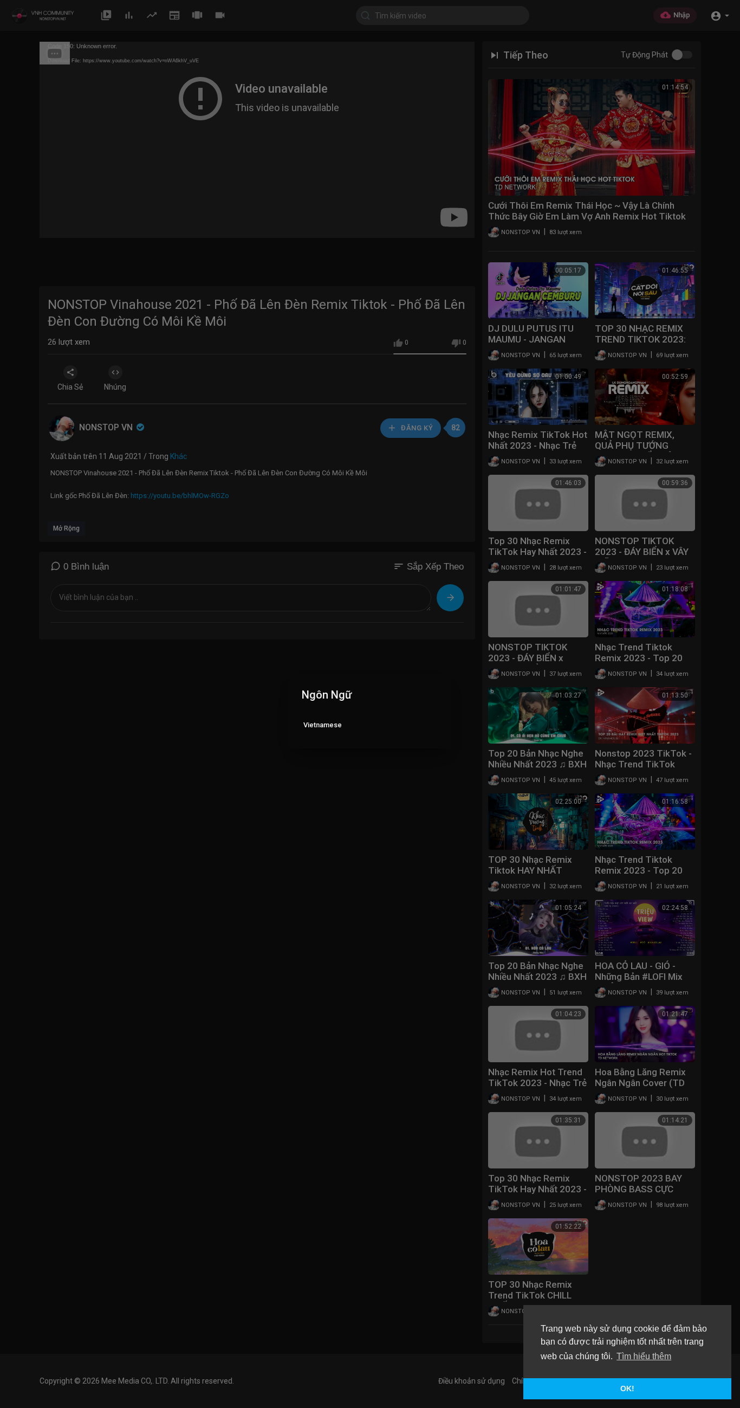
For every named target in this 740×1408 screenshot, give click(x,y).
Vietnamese (322, 725)
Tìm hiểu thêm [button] (643, 1356)
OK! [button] (627, 1388)
